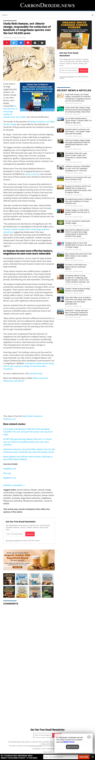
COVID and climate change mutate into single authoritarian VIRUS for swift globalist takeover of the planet (77, 143)
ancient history (23, 490)
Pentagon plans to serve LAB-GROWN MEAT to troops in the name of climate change (78, 245)
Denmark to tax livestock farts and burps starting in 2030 (78, 178)
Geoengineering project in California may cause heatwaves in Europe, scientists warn (78, 201)
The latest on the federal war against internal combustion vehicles (76, 267)
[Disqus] (29, 635)
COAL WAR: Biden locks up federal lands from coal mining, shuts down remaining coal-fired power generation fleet (78, 301)
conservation (8, 493)
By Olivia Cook (78, 103)
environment (46, 493)
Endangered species (31, 493)
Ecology (18, 493)
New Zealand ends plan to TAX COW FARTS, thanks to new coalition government (78, 256)
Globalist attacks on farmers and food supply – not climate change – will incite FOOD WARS (78, 131)
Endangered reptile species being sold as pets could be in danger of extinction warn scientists (28, 366)
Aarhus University (32, 174)
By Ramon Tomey (78, 260)
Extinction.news (35, 373)
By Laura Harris (78, 162)
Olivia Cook (21, 38)
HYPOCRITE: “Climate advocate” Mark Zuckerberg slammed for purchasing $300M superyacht (76, 313)
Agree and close (72, 747)
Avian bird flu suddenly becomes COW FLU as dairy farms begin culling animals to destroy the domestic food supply (77, 233)
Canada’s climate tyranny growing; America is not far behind (77, 290)
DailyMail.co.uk (9, 469)
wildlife (6, 504)
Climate (34, 490)
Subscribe (83, 757)
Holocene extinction (32, 495)
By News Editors (78, 206)
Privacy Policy (47, 752)
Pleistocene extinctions (33, 501)
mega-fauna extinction (30, 498)
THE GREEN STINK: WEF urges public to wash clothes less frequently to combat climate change (76, 156)
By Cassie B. (77, 114)
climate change (44, 490)
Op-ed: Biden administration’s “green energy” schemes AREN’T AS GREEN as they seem (78, 121)
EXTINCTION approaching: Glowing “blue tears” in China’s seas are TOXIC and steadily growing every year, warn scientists (27, 442)
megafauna (46, 498)
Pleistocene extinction (12, 501)
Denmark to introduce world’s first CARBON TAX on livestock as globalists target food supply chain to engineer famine (78, 189)
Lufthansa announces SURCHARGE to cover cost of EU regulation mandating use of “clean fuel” (77, 168)
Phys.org (7, 473)
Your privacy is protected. (13, 540)
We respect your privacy (36, 745)
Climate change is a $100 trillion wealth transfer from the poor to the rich (77, 212)
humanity (16, 498)
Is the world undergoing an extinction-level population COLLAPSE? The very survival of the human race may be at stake (28, 432)
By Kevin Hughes (78, 173)
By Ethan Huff (77, 149)
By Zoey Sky (77, 317)
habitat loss (18, 495)
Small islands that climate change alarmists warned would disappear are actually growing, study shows (78, 110)
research (48, 501)
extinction (7, 495)
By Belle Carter (78, 136)
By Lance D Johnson (79, 238)
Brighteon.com (9, 478)
